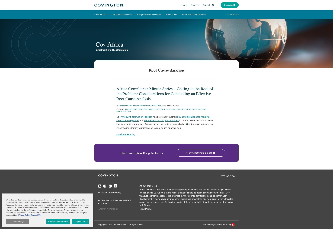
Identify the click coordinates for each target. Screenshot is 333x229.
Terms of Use (36, 215)
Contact (206, 5)
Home (184, 5)
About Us (195, 5)
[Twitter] (115, 186)
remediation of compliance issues (161, 120)
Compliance (148, 109)
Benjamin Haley (125, 105)
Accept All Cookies (80, 222)
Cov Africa (109, 44)
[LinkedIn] (110, 186)
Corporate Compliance (166, 109)
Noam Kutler (156, 105)
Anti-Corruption (100, 14)
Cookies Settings (17, 222)
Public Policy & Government (194, 14)
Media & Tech (171, 14)
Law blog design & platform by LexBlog (217, 225)
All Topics (234, 14)
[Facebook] (104, 186)
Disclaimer (102, 192)
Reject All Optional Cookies (58, 222)
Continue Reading (125, 134)
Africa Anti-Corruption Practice (136, 117)
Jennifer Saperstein (141, 105)
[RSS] (99, 186)
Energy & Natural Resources (149, 14)
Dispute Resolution (187, 109)
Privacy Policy (115, 192)
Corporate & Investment (122, 14)
